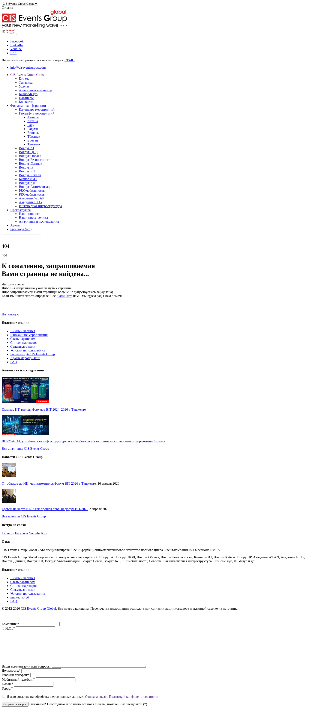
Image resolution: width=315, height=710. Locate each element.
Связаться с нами (22, 346)
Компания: (10, 624)
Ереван (32, 140)
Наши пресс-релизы (33, 217)
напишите (64, 296)
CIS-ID (69, 60)
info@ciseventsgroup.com (28, 67)
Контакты (26, 102)
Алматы (33, 117)
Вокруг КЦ (27, 183)
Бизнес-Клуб (28, 94)
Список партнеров (24, 342)
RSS (13, 53)
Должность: (11, 670)
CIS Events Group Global (27, 75)
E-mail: (7, 684)
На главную (10, 314)
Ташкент (33, 144)
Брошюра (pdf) (21, 229)
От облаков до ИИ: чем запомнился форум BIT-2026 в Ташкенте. (49, 483)
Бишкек (33, 132)
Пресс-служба (20, 210)
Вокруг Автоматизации (36, 186)
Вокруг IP (26, 167)
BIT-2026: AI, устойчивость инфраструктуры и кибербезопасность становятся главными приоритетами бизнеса (83, 441)
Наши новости (29, 214)
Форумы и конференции (28, 105)
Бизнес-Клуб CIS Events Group (32, 354)
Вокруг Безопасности (34, 159)
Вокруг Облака (30, 156)
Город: (7, 688)
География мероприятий (36, 113)
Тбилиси (33, 136)
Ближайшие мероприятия (29, 335)
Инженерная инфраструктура (40, 206)
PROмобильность (32, 190)
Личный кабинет (22, 331)
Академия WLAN (32, 198)
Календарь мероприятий (37, 109)
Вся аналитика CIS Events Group (25, 448)
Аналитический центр (35, 90)
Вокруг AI (26, 148)
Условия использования (27, 350)
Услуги (24, 86)
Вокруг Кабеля (30, 175)
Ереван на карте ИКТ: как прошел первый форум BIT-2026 (45, 509)
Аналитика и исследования (39, 221)
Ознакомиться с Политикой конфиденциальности (121, 696)
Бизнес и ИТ (28, 179)
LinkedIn (16, 45)
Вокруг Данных (30, 163)
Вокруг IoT (27, 171)
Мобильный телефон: (18, 679)
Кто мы (24, 78)
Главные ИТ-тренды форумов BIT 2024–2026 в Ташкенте (44, 409)
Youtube (16, 49)
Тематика (26, 82)
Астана (32, 121)
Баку (30, 125)
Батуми (32, 129)
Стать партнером (22, 339)
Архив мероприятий (25, 358)
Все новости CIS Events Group (24, 516)
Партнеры (26, 98)
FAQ (13, 362)
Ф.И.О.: (8, 628)
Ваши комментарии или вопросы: (27, 666)
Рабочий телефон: (16, 675)
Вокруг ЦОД (28, 152)
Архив (15, 225)
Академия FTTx (30, 202)
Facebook (17, 41)
